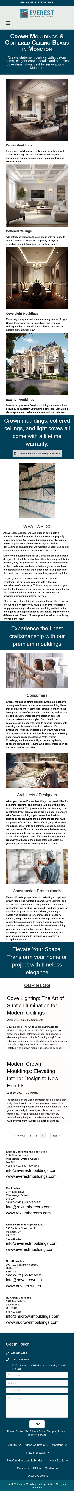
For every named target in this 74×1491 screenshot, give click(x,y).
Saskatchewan (36, 1476)
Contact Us (22, 1431)
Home (10, 1431)
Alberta (12, 1444)
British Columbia (34, 1444)
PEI (35, 1468)
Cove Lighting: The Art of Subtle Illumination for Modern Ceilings (35, 1005)
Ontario (21, 1468)
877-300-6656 (46, 2)
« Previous (19, 1135)
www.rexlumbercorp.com (28, 1213)
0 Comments (36, 1019)
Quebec (50, 1468)
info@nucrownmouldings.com (32, 1316)
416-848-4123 (28, 2)
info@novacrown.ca (24, 1279)
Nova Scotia (56, 1460)
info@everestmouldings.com (31, 1170)
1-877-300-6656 (20, 1359)
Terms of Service (37, 1434)
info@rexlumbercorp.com (29, 1207)
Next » (56, 1135)
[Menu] (7, 23)
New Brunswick (35, 1452)
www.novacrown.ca (23, 1286)
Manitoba (57, 1444)
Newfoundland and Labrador (24, 1460)
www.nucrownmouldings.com (32, 1322)
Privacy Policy (37, 1431)
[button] (37, 453)
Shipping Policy (56, 1431)
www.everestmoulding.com (30, 1249)
